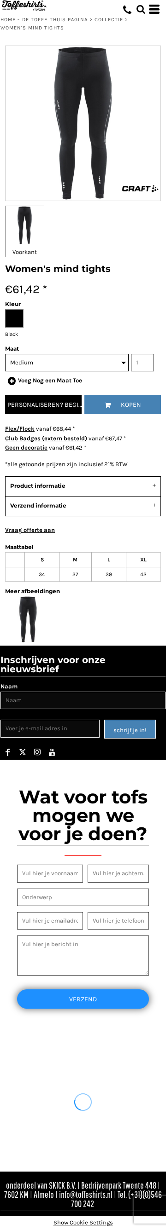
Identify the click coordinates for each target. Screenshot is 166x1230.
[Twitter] (22, 752)
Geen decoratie (26, 447)
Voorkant (24, 251)
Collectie (109, 20)
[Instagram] (37, 752)
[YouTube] (52, 752)
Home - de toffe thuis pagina (44, 20)
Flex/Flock (20, 428)
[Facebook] (7, 752)
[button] (140, 9)
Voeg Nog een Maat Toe (50, 380)
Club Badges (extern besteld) (46, 438)
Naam (9, 686)
